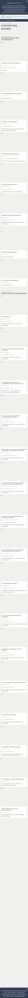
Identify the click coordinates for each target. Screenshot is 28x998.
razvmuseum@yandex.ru (8, 189)
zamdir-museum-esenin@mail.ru (9, 158)
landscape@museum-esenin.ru (9, 455)
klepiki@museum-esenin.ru (8, 655)
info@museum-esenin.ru (8, 354)
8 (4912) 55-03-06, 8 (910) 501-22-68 (9, 519)
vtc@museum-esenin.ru (7, 687)
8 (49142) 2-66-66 (5, 652)
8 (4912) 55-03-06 (5, 65)
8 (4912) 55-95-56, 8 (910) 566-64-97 (9, 486)
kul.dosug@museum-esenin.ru (9, 522)
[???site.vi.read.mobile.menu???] (26, 16)
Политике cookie (19, 996)
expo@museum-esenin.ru (8, 421)
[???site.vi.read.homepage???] (2, 16)
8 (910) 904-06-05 (5, 684)
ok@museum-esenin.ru (7, 321)
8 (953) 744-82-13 (5, 716)
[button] (26, 1)
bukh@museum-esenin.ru (8, 126)
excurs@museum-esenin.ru (8, 488)
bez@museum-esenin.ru (7, 219)
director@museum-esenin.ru (9, 67)
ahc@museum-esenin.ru (7, 751)
